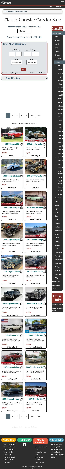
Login (50, 6)
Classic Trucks (40, 457)
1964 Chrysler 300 (12, 144)
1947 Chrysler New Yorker (12, 303)
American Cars (18, 11)
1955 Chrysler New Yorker (12, 399)
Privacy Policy (32, 468)
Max (19, 50)
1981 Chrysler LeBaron (36, 144)
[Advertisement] (24, 96)
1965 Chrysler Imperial (12, 208)
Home (5, 11)
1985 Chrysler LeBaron (36, 176)
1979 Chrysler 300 (12, 335)
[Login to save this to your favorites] (21, 144)
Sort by (16, 59)
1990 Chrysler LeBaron (12, 176)
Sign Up (58, 6)
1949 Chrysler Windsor (12, 271)
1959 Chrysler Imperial (12, 240)
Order (31, 59)
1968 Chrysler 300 (36, 335)
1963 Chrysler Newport (36, 240)
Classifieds (10, 11)
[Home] (6, 2)
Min (12, 50)
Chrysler (25, 11)
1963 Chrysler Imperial (35, 303)
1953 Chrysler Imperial (35, 208)
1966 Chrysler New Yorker (36, 367)
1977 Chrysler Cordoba (36, 271)
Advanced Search (23, 73)
